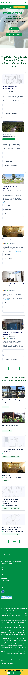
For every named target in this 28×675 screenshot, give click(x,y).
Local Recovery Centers (5, 582)
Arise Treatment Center (10, 426)
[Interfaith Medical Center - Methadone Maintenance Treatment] (13, 491)
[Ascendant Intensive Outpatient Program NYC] (13, 324)
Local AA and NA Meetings (6, 580)
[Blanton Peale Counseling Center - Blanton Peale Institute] (13, 519)
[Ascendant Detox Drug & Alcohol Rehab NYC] (13, 276)
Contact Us (3, 571)
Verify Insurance (4, 569)
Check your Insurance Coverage (14, 34)
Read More (14, 101)
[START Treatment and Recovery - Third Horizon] (13, 441)
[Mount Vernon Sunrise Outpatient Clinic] (13, 79)
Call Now (15, 28)
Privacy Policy (12, 663)
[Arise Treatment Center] (13, 417)
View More (14, 368)
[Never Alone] (13, 126)
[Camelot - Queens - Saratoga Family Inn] (13, 392)
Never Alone (6, 134)
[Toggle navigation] (25, 2)
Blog (2, 574)
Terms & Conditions (5, 663)
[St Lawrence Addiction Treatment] (13, 179)
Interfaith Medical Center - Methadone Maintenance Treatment (10, 501)
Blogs (2, 567)
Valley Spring (6, 239)
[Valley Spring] (13, 231)
